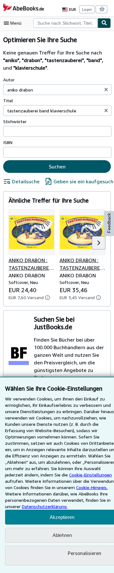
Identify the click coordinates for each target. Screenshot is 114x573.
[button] (106, 90)
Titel (8, 100)
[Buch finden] (104, 23)
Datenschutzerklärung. (44, 506)
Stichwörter (15, 121)
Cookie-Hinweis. (92, 487)
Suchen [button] (57, 166)
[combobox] (65, 23)
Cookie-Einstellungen (90, 474)
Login (87, 9)
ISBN (7, 142)
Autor (9, 79)
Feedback (108, 223)
